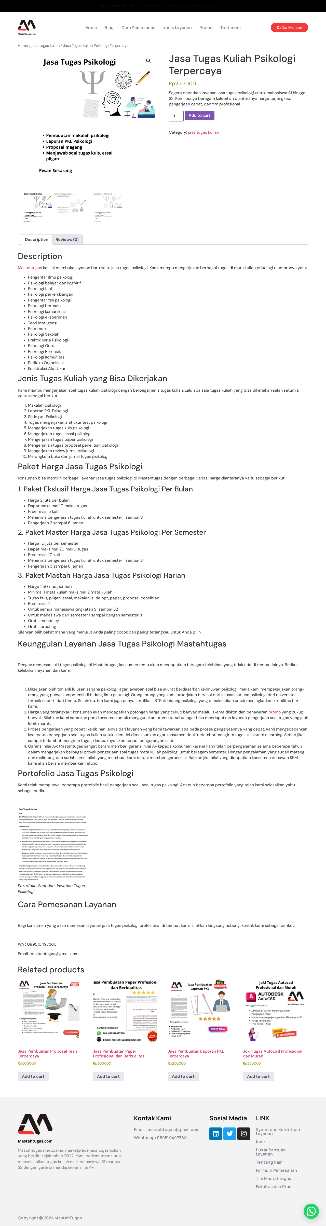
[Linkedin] (215, 1133)
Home (91, 27)
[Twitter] (229, 1133)
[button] (148, 60)
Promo (206, 27)
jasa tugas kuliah (46, 45)
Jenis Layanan (177, 27)
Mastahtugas (30, 267)
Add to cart (199, 115)
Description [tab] (36, 239)
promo (274, 712)
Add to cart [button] (33, 1076)
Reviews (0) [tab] (67, 239)
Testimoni (230, 27)
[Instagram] (243, 1133)
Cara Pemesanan (138, 27)
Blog (109, 27)
